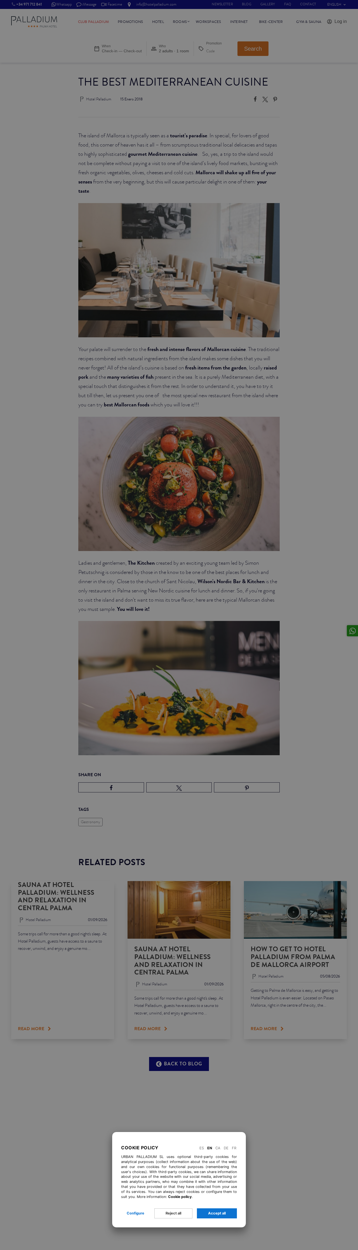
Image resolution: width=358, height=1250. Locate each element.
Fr (234, 1148)
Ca (217, 1148)
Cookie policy (180, 1197)
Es (201, 1148)
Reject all (173, 1213)
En (209, 1148)
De (226, 1148)
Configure (135, 1213)
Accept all (217, 1213)
